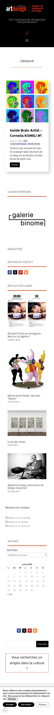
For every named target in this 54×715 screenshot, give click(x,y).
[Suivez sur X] (15, 272)
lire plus (14, 165)
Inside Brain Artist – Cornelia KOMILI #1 (26, 133)
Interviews (34, 144)
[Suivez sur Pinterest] (20, 272)
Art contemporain (19, 142)
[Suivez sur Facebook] (10, 272)
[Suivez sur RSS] (26, 272)
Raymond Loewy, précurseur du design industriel (26, 486)
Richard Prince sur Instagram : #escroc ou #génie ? (25, 335)
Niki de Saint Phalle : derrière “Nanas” (24, 397)
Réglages (12, 699)
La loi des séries (17, 441)
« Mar (10, 594)
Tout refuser (26, 705)
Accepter (10, 705)
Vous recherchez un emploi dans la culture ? (27, 663)
